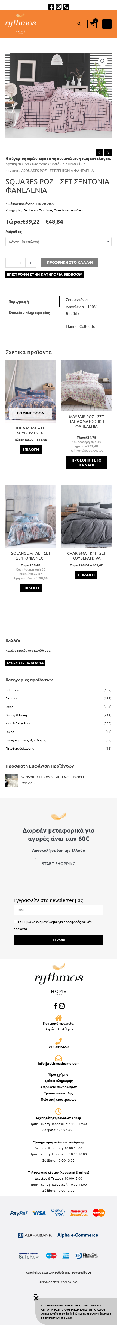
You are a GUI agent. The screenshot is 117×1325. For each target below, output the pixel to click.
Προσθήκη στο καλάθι (70, 262)
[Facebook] (51, 6)
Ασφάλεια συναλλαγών (58, 1087)
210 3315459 (59, 1046)
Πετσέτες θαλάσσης (19, 748)
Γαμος (9, 731)
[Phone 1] (66, 6)
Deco (9, 706)
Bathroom (12, 690)
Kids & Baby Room (18, 723)
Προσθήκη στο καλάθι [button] (86, 462)
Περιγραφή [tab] (18, 301)
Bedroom (39, 164)
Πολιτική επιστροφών (58, 1099)
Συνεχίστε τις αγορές (25, 662)
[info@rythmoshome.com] (58, 1058)
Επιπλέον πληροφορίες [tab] (29, 312)
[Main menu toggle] (107, 24)
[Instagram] (58, 6)
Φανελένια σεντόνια (68, 210)
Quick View (31, 418)
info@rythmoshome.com (58, 1063)
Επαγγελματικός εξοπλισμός (25, 740)
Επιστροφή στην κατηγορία (45, 274)
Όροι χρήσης (58, 1074)
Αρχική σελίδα (17, 164)
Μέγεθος (13, 231)
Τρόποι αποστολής (58, 1093)
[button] (79, 24)
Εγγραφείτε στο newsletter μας (48, 900)
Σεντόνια (57, 164)
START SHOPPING (58, 863)
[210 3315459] (58, 1041)
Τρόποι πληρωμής (58, 1081)
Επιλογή (30, 449)
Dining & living (16, 715)
